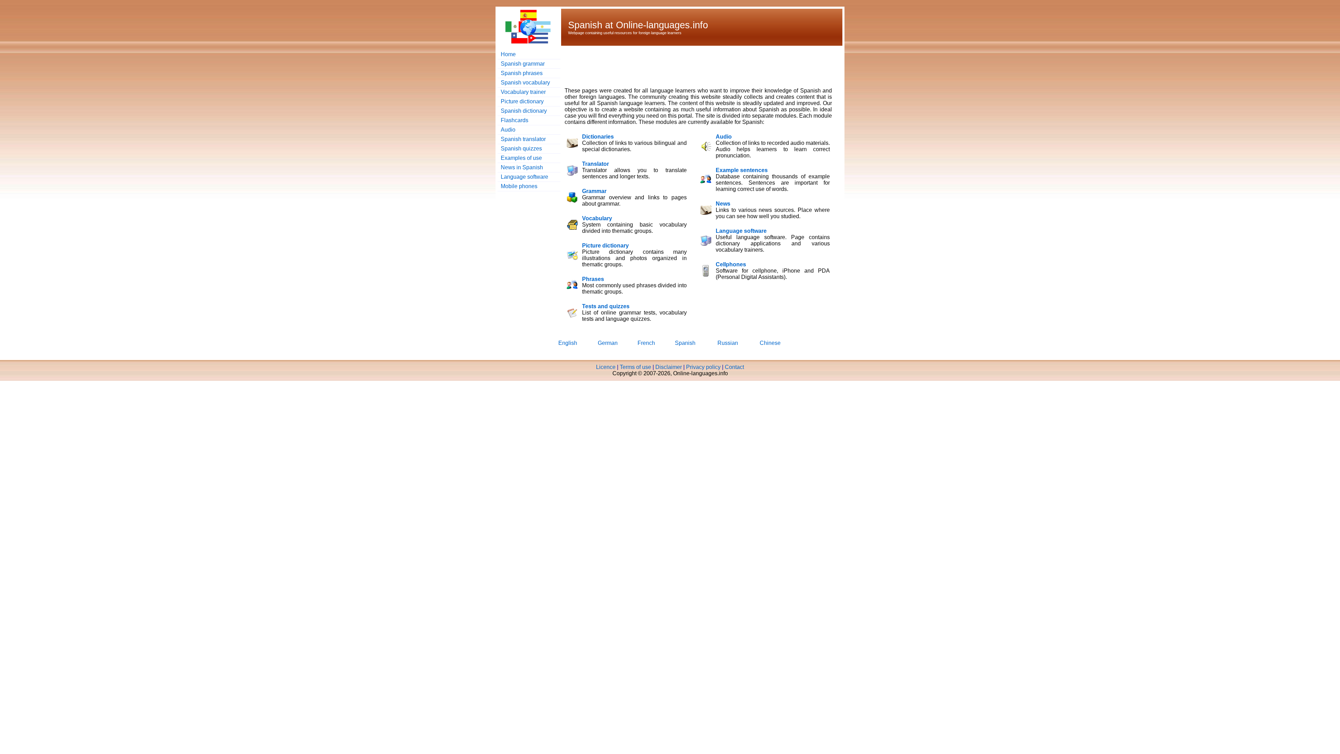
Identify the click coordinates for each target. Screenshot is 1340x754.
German (608, 343)
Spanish (685, 343)
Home (508, 54)
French (646, 343)
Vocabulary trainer (523, 92)
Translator (595, 164)
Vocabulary (597, 218)
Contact (734, 367)
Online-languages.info (662, 25)
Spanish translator (523, 139)
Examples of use (521, 158)
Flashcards (514, 120)
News (723, 204)
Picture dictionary (522, 101)
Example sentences (742, 170)
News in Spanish (522, 167)
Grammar (594, 191)
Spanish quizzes (521, 148)
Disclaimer (668, 367)
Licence (606, 367)
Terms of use (635, 367)
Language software (524, 177)
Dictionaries (598, 137)
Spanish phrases (522, 73)
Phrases (593, 279)
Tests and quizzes (606, 306)
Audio (508, 130)
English (567, 343)
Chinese (770, 343)
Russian (727, 343)
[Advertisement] (692, 65)
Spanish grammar (523, 64)
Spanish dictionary (524, 111)
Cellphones (731, 264)
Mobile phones (519, 186)
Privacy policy (703, 367)
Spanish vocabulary (525, 83)
